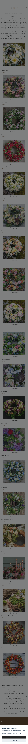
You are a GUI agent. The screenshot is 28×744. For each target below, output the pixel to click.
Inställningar (14, 740)
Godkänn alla (14, 737)
